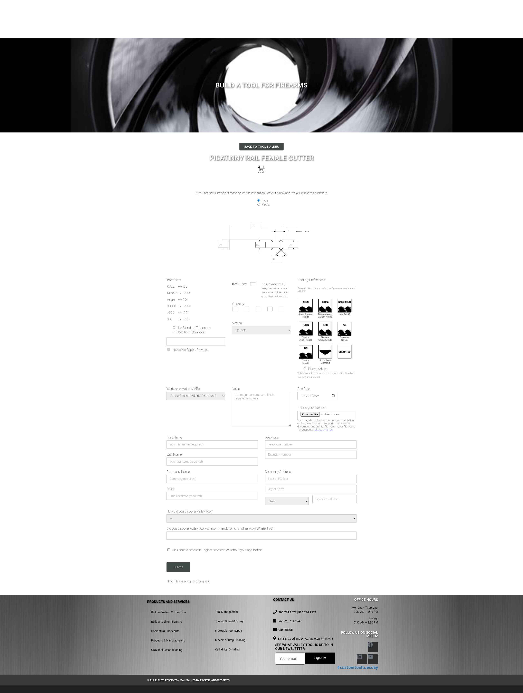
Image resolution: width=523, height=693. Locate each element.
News (327, 14)
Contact (371, 14)
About (245, 14)
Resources (345, 14)
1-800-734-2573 (191, 17)
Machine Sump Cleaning (230, 640)
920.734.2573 (307, 612)
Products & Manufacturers (168, 640)
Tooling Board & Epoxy (229, 621)
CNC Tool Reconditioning (166, 650)
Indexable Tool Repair (228, 630)
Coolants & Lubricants (165, 631)
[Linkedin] (362, 659)
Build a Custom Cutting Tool (168, 612)
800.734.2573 (287, 612)
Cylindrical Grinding (227, 649)
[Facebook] (373, 647)
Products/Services (271, 14)
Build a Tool (307, 14)
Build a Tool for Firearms (166, 621)
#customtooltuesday (357, 667)
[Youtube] (373, 659)
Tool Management (226, 611)
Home (230, 14)
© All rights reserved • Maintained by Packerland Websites (188, 680)
